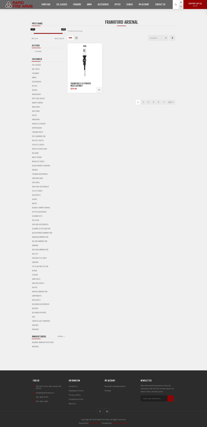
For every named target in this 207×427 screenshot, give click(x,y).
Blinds (34, 271)
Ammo (89, 4)
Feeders (35, 275)
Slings (34, 199)
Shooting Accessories (40, 187)
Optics (118, 4)
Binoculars (36, 94)
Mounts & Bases (38, 161)
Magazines (36, 107)
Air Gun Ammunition (39, 241)
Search (129, 4)
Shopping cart (195, 4)
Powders (35, 329)
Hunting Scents (38, 283)
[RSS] (107, 411)
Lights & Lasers (38, 145)
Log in (182, 2)
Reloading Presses (39, 312)
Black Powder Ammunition (42, 233)
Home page (46, 4)
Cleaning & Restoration (41, 229)
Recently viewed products (115, 386)
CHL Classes (61, 4)
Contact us (160, 4)
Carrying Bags (37, 178)
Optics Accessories (39, 212)
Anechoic (35, 346)
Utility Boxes (37, 191)
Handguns (36, 119)
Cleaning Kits (37, 216)
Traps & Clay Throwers (41, 321)
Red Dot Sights (38, 140)
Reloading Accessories (40, 304)
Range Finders (37, 103)
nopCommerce (94, 423)
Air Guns (35, 153)
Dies (33, 317)
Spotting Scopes (38, 98)
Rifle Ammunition (38, 136)
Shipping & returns (76, 390)
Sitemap (108, 390)
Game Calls (36, 279)
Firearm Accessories (40, 174)
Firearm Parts (37, 132)
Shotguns (36, 111)
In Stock (38, 51)
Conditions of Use (76, 399)
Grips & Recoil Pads (39, 149)
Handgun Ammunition (40, 237)
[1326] (63, 33)
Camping (35, 245)
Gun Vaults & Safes (39, 258)
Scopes (34, 90)
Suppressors (37, 128)
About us (72, 403)
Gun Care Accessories (40, 224)
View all (60, 336)
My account (144, 4)
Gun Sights (36, 195)
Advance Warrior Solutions (42, 342)
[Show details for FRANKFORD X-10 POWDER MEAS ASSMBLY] (85, 60)
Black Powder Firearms (41, 166)
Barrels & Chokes (38, 124)
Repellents (36, 300)
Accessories (103, 4)
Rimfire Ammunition (39, 292)
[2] (33, 33)
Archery (35, 308)
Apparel (35, 170)
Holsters (35, 220)
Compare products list (172, 38)
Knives (34, 203)
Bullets (35, 254)
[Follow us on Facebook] (100, 411)
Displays (35, 325)
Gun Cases (36, 182)
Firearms (77, 4)
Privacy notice (74, 395)
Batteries (36, 69)
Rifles (34, 115)
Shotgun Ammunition (40, 250)
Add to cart (99, 90)
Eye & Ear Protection (40, 266)
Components (36, 296)
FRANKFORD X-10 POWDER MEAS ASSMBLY (81, 84)
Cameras (35, 262)
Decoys (34, 287)
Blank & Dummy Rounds (41, 208)
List (76, 38)
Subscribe (170, 398)
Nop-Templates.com (120, 423)
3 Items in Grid (70, 38)
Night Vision (36, 157)
